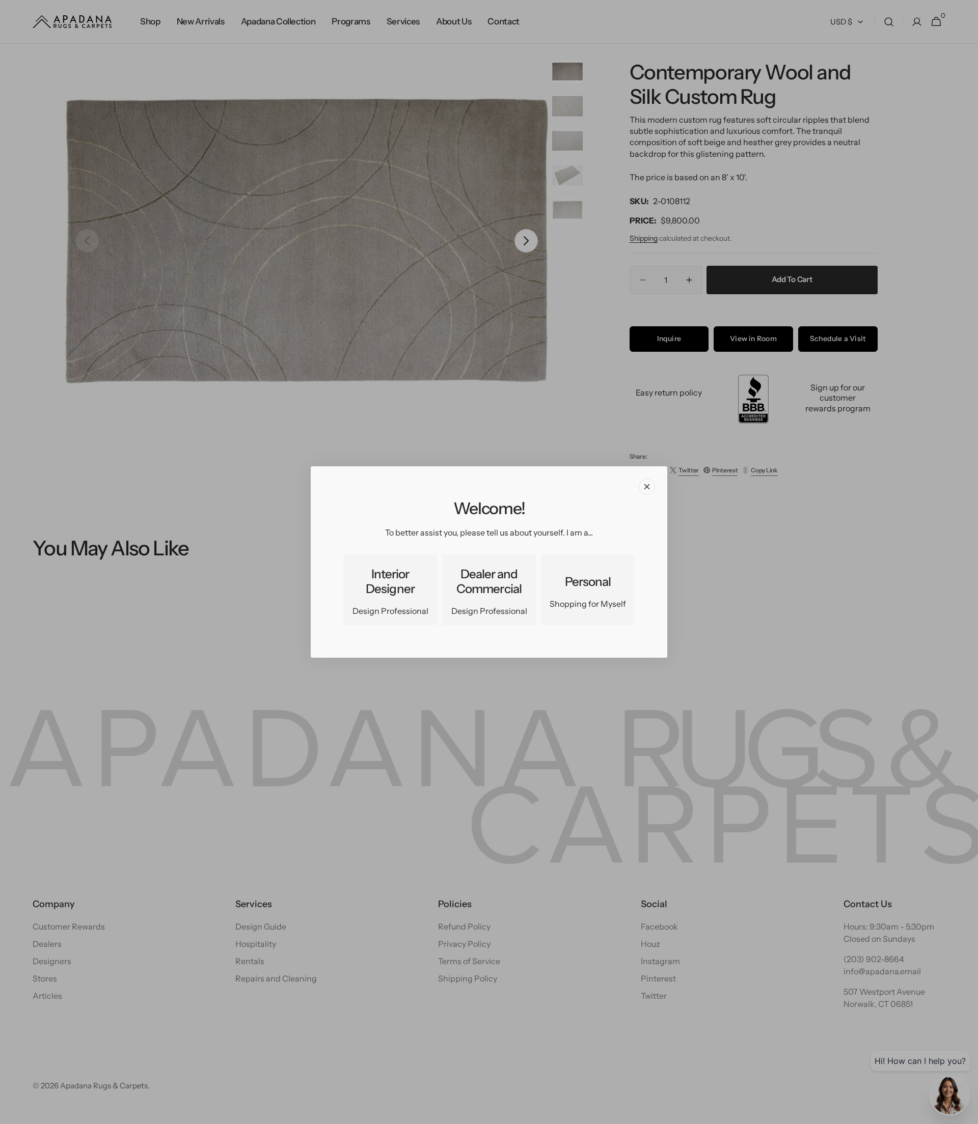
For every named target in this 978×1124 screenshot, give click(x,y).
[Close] (647, 487)
